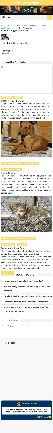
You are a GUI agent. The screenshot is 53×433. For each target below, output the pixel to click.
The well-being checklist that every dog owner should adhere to (27, 288)
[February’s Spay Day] (26, 214)
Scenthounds (11, 169)
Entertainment (12, 97)
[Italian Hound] (26, 139)
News (21, 244)
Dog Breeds (9, 163)
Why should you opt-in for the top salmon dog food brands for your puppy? (26, 309)
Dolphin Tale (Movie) (12, 101)
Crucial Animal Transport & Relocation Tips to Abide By (28, 296)
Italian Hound (8, 173)
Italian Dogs (30, 163)
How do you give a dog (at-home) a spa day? (23, 281)
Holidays (8, 244)
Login (17, 2)
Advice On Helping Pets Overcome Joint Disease (9, 273)
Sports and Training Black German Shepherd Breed (26, 302)
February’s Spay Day (12, 248)
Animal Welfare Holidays (18, 238)
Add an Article (31, 2)
